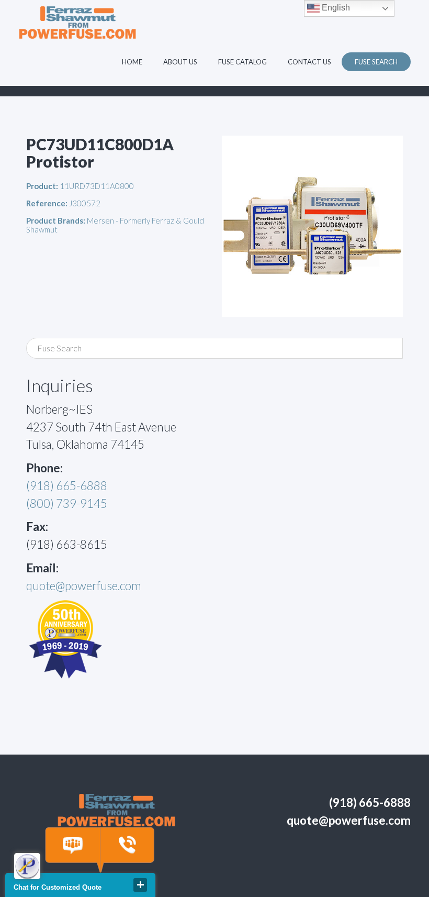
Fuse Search (376, 62)
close (140, 885)
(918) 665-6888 (66, 486)
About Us (180, 62)
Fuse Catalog (242, 62)
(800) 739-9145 (66, 503)
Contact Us (309, 62)
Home (132, 62)
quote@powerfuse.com (83, 586)
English (335, 7)
